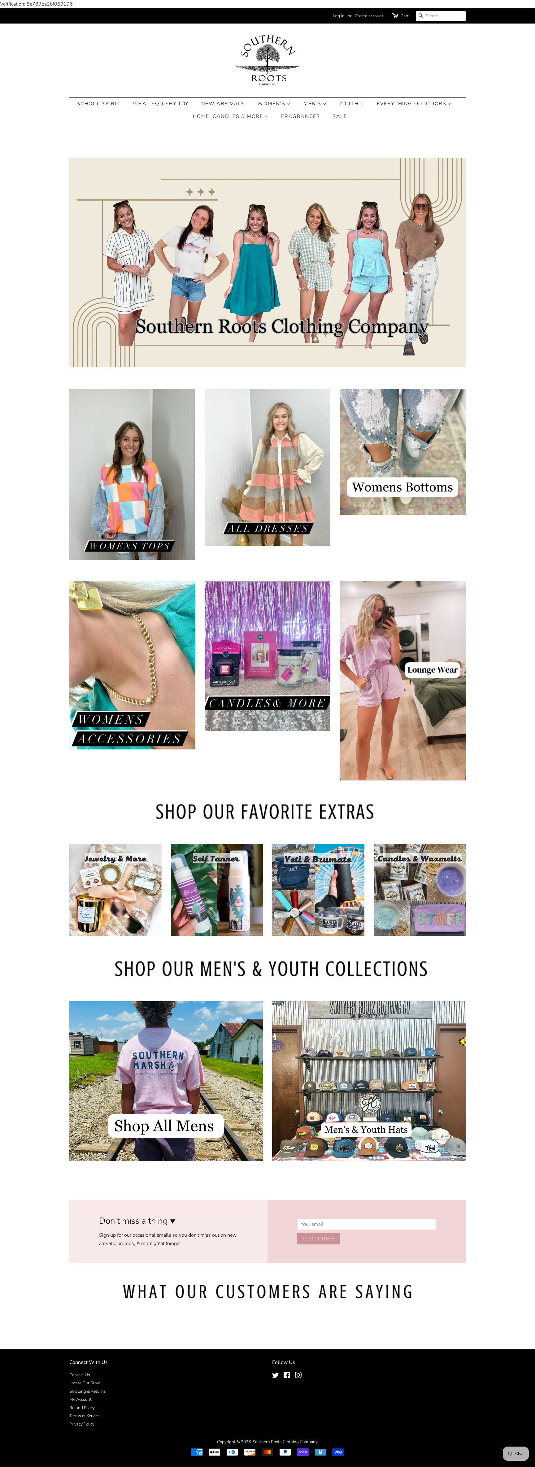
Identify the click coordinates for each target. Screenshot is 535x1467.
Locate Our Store (84, 1383)
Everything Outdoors (412, 103)
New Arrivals (223, 103)
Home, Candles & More (229, 116)
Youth (349, 103)
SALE (340, 116)
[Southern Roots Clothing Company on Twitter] (275, 1376)
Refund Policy (82, 1408)
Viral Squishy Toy (161, 103)
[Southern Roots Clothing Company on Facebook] (286, 1376)
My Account (80, 1399)
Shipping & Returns (87, 1391)
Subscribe (318, 1238)
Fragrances (300, 116)
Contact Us (79, 1375)
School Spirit (98, 103)
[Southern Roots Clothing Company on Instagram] (298, 1376)
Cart (405, 16)
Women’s (272, 103)
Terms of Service (84, 1416)
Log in (339, 16)
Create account (369, 16)
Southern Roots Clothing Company (285, 1442)
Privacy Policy (81, 1424)
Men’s (313, 103)
